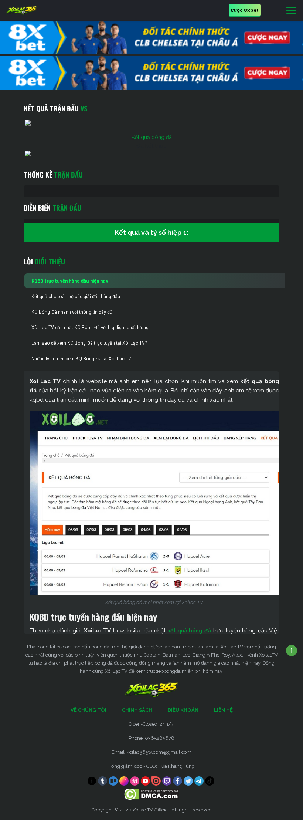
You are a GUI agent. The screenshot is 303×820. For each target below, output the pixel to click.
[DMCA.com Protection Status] (151, 794)
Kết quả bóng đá (152, 137)
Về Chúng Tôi (88, 710)
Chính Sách (137, 710)
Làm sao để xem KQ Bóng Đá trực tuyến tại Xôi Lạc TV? (89, 343)
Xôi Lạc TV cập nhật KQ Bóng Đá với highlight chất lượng (90, 327)
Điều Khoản (183, 710)
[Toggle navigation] (291, 10)
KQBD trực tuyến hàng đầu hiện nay (69, 281)
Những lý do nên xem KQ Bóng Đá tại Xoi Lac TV (81, 358)
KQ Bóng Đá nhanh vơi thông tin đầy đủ (71, 312)
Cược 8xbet (245, 10)
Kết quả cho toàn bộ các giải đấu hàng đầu (75, 296)
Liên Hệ (223, 710)
